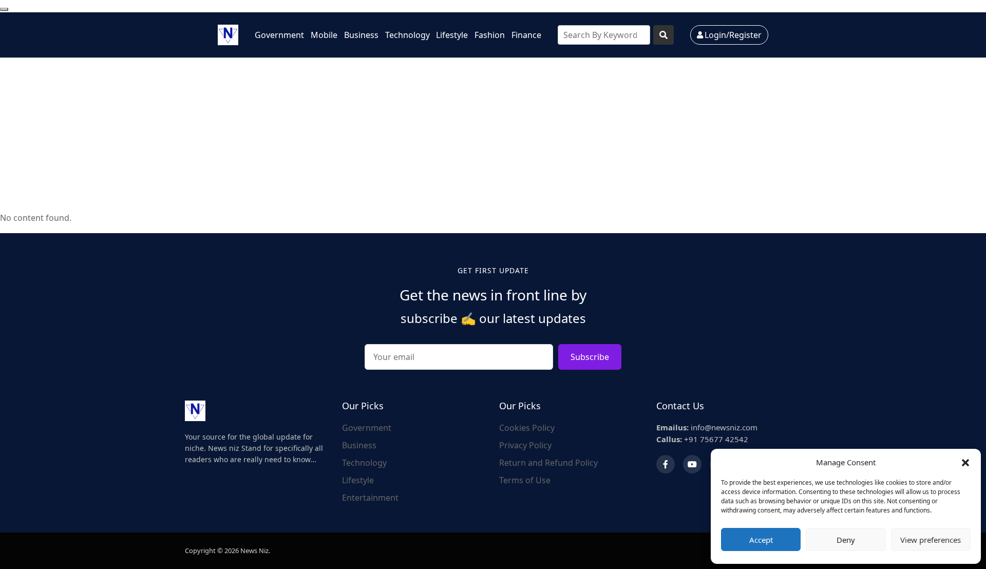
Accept (761, 540)
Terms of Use (525, 480)
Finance (526, 35)
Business (361, 35)
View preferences (930, 540)
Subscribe (590, 357)
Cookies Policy (527, 427)
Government (279, 35)
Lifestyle (452, 35)
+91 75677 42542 (702, 439)
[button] (965, 462)
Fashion (490, 35)
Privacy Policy (525, 445)
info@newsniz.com (706, 427)
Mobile (324, 35)
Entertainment (370, 497)
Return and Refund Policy (548, 462)
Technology (407, 35)
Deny (846, 540)
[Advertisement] (493, 134)
